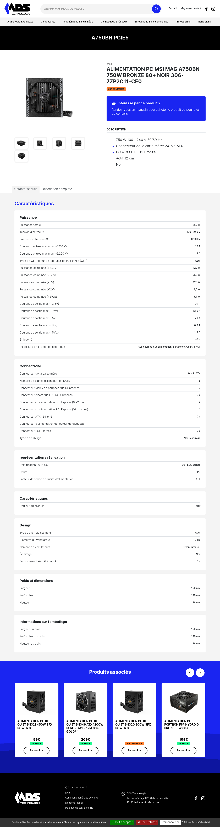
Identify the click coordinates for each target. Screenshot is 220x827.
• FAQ (66, 793)
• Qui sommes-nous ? (75, 788)
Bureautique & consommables (151, 22)
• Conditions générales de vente (80, 798)
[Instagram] (213, 9)
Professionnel (183, 22)
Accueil (173, 9)
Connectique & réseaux (114, 22)
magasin (142, 109)
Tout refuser (148, 822)
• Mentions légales (73, 803)
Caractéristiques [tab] (25, 189)
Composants (48, 22)
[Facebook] (206, 9)
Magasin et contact (191, 9)
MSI (109, 64)
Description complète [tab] (57, 189)
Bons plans (204, 22)
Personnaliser (170, 822)
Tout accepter (123, 822)
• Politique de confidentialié (78, 808)
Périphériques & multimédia (78, 22)
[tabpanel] (110, 426)
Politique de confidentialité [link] (196, 822)
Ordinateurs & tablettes (20, 22)
